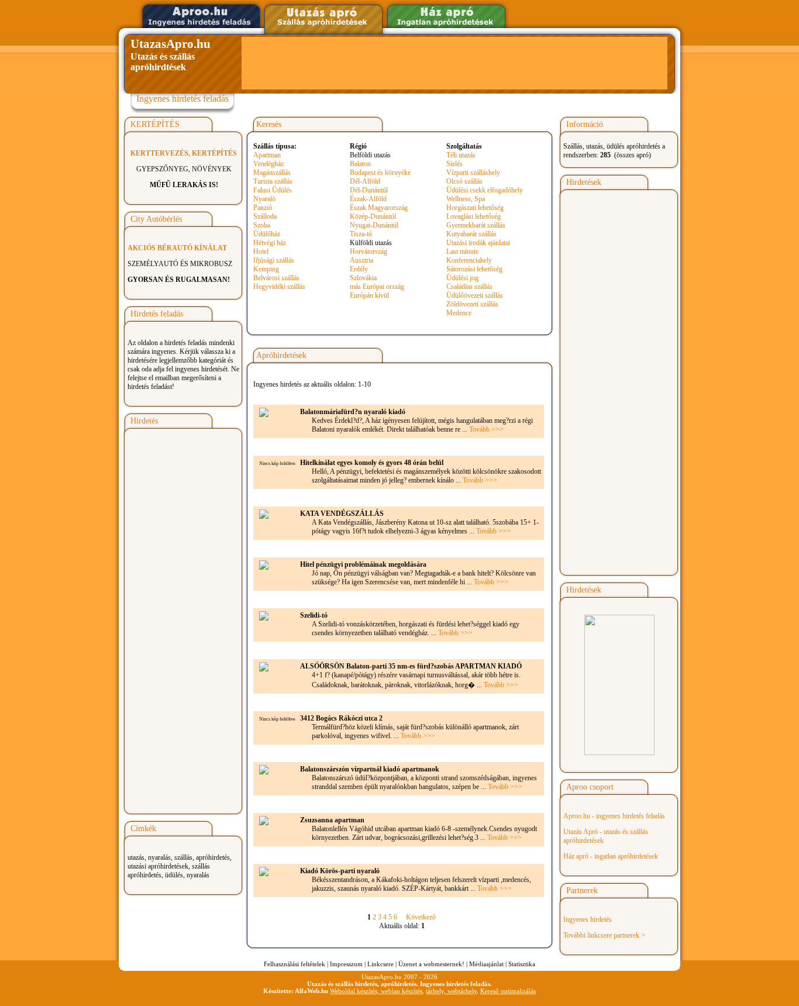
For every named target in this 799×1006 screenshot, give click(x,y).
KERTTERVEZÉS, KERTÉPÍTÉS (183, 153)
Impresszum (346, 963)
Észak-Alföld (368, 199)
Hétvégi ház (269, 243)
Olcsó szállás (464, 181)
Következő (421, 917)
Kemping (266, 269)
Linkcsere (380, 963)
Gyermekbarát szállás (475, 225)
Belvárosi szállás (276, 278)
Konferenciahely (469, 260)
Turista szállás (272, 181)
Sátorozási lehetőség (474, 269)
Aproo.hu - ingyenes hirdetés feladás (614, 816)
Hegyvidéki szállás (279, 286)
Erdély (359, 269)
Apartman (267, 155)
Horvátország (368, 251)
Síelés (454, 164)
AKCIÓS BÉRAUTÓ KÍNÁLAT (177, 248)
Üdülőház (266, 234)
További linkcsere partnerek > (604, 935)
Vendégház (268, 164)
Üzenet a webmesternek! (431, 963)
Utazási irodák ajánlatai (478, 243)
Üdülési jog (462, 278)
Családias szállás (469, 286)
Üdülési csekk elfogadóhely (484, 190)
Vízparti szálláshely (473, 172)
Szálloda (265, 216)
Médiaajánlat (486, 963)
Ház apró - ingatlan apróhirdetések (610, 856)
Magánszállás (272, 172)
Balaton (360, 164)
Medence (458, 313)
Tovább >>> (486, 429)
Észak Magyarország (379, 208)
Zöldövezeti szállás (472, 304)
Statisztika (521, 963)
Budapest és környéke (380, 172)
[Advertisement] (454, 63)
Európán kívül (369, 295)
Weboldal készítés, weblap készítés (376, 990)
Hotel (260, 251)
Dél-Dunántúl (369, 190)
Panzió (262, 208)
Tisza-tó (361, 234)
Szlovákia (363, 278)
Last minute (462, 251)
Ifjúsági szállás (273, 260)
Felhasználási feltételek (294, 963)
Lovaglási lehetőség (473, 216)
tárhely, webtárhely (451, 990)
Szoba (261, 225)
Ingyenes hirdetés (587, 919)
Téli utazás (461, 155)
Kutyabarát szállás (471, 234)
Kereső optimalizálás (508, 990)
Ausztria (361, 260)
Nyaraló (264, 199)
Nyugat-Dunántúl (374, 225)
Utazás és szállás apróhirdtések (170, 54)
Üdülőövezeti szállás (474, 295)
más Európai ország (377, 286)
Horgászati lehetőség (475, 208)
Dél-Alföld (365, 181)
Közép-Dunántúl (373, 216)
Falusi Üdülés (272, 190)
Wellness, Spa (465, 199)
